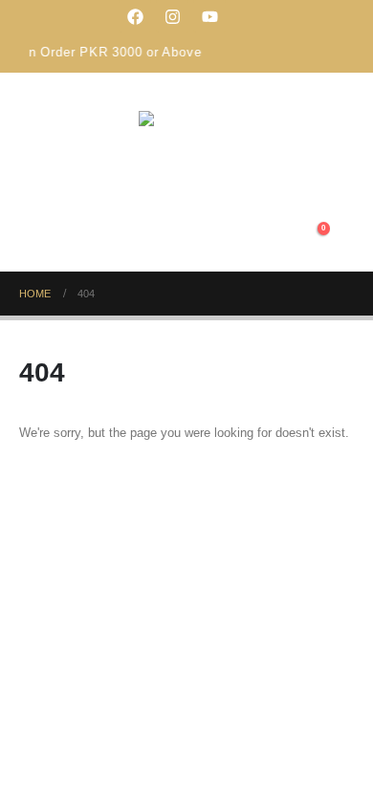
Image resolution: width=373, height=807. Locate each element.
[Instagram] (172, 16)
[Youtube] (209, 16)
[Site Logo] (186, 154)
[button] (277, 237)
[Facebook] (135, 16)
